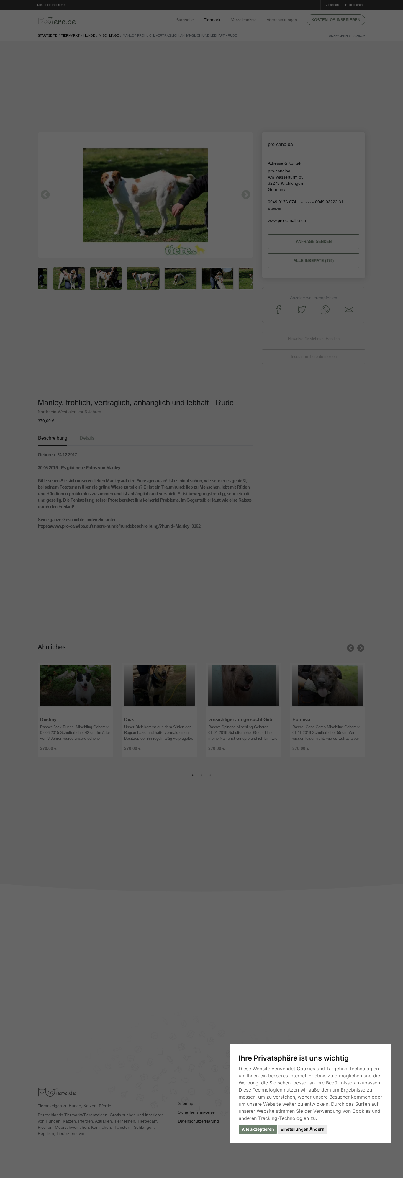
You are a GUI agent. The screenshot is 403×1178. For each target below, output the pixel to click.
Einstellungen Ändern (303, 1129)
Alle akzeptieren (258, 1129)
